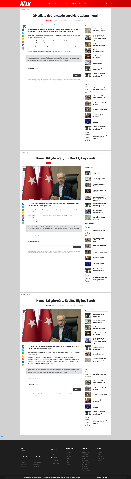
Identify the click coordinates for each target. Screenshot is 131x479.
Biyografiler (100, 456)
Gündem (51, 4)
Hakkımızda (23, 462)
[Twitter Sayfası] (24, 456)
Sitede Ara (100, 452)
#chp (29, 235)
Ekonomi (62, 4)
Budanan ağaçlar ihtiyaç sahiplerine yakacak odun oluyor (99, 97)
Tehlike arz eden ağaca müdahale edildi (98, 68)
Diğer (85, 4)
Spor (76, 4)
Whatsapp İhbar (36, 464)
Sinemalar (84, 464)
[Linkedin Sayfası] (32, 456)
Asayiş (80, 4)
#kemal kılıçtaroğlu (35, 235)
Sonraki (1, 436)
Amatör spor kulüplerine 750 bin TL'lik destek (99, 56)
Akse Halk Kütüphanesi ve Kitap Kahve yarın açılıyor (99, 44)
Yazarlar (55, 454)
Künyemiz (55, 460)
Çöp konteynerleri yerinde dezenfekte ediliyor (99, 62)
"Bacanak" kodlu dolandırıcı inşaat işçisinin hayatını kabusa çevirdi (99, 75)
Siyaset (67, 4)
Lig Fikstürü (85, 460)
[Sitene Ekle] (40, 456)
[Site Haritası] (37, 456)
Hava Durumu (85, 452)
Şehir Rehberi (85, 468)
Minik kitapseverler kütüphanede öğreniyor (98, 50)
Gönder (76, 75)
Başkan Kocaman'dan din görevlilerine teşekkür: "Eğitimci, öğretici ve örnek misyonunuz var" (99, 37)
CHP (29, 210)
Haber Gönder (36, 466)
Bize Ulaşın (56, 463)
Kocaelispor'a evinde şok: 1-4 (100, 109)
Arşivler (55, 457)
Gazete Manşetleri (86, 470)
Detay (99, 477)
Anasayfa (23, 9)
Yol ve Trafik (85, 454)
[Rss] (35, 456)
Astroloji (100, 460)
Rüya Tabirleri (101, 458)
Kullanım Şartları (37, 462)
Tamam (105, 477)
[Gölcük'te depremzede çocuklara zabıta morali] (52, 24)
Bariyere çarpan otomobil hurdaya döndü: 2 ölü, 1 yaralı (99, 88)
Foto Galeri (56, 449)
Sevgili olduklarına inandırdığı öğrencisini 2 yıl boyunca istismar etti (100, 136)
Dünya (57, 4)
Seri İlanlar (84, 466)
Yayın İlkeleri (23, 464)
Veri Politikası (24, 466)
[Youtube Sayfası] (29, 456)
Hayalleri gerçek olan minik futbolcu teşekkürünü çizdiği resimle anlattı (100, 30)
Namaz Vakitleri (85, 456)
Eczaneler (84, 458)
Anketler (100, 454)
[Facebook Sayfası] (21, 456)
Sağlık (72, 4)
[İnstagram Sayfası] (27, 456)
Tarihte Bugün (85, 462)
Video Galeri (56, 452)
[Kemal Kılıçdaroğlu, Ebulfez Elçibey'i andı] (51, 183)
